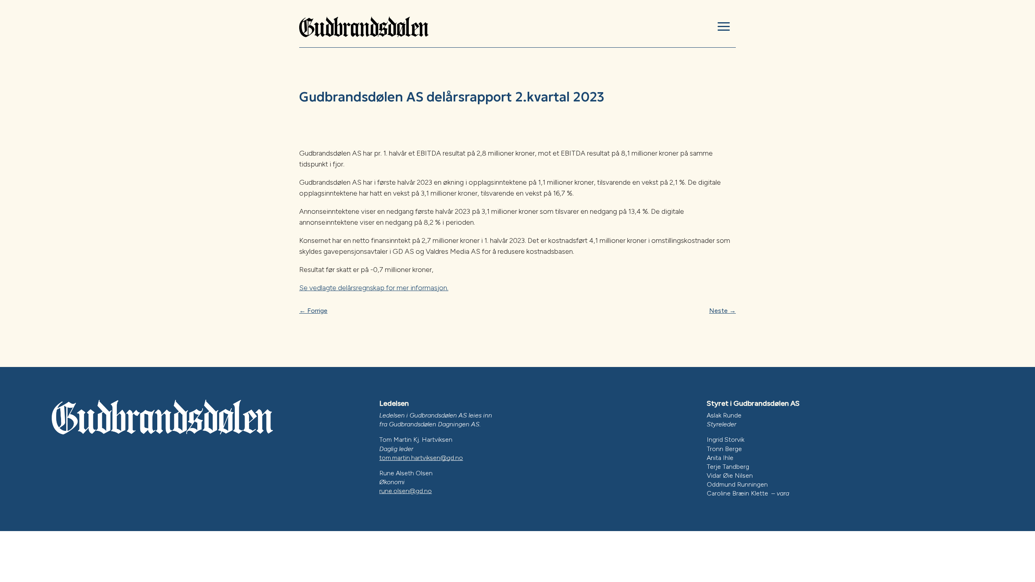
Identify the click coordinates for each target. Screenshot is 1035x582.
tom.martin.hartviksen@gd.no (421, 458)
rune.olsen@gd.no (405, 491)
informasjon (428, 287)
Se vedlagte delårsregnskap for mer (354, 287)
